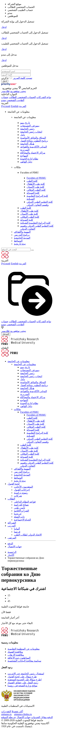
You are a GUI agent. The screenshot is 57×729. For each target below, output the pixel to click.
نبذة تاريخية (20, 243)
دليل (22, 134)
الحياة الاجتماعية (22, 519)
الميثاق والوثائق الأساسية (33, 137)
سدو (3, 100)
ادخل (3, 27)
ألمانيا (17, 528)
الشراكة (12, 522)
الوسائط (18, 240)
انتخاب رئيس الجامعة (31, 131)
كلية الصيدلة (33, 193)
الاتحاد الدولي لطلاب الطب (28, 534)
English (15, 106)
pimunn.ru (6, 714)
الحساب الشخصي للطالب (22, 97)
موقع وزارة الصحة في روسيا (22, 685)
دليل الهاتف (26, 161)
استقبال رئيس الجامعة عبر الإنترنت (26, 673)
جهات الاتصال (15, 546)
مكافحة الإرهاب (16, 654)
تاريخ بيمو (25, 122)
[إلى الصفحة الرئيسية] (14, 84)
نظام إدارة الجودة (29, 158)
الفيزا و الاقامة (21, 510)
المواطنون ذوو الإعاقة (19, 657)
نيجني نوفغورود (18, 91)
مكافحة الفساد (15, 651)
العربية (22, 106)
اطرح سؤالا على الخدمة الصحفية (24, 679)
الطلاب (11, 498)
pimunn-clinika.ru (23, 714)
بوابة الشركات (43, 97)
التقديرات (6, 711)
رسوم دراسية (21, 492)
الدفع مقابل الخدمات (42, 717)
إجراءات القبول (22, 489)
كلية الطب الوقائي (36, 190)
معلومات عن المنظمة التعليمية (24, 648)
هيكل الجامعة (27, 143)
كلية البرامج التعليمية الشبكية (35, 223)
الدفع (10, 543)
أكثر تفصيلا (17, 711)
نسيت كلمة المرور (22, 78)
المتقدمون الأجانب (23, 486)
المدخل (6, 334)
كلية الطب (32, 181)
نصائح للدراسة (21, 504)
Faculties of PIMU (29, 412)
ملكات (17, 409)
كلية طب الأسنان (35, 187)
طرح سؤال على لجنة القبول (22, 676)
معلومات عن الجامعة (19, 361)
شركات (18, 495)
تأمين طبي (19, 507)
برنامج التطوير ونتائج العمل (34, 140)
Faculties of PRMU (36, 178)
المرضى (12, 537)
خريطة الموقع (8, 717)
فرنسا (17, 531)
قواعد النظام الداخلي (25, 501)
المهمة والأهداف (22, 231)
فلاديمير (5, 91)
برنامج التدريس (22, 234)
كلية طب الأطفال (36, 184)
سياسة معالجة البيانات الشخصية (24, 660)
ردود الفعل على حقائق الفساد (23, 682)
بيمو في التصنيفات (29, 125)
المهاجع (24, 155)
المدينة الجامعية (22, 237)
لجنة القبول (13, 483)
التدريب (12, 525)
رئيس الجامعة (27, 128)
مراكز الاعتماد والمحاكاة (32, 152)
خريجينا (18, 513)
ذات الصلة (19, 516)
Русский (5, 106)
